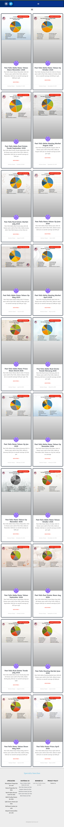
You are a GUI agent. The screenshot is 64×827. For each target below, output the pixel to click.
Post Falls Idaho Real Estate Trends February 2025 (48, 370)
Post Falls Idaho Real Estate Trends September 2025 (16, 147)
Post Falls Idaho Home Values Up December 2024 (48, 445)
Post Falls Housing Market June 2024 (47, 672)
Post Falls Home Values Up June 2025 (48, 222)
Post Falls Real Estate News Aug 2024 (48, 596)
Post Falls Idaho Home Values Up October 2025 (48, 69)
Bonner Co (39, 781)
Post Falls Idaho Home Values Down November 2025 (16, 69)
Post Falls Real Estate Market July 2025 (16, 223)
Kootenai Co (25, 781)
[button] (6, 4)
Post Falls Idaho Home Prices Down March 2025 (16, 370)
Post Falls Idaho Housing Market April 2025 (48, 296)
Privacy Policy (53, 781)
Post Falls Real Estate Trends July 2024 (16, 671)
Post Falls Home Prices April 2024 (47, 747)
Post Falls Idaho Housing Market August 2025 (48, 144)
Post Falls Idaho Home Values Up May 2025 (16, 296)
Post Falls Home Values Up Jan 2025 (16, 445)
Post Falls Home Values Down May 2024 (16, 747)
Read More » (16, 82)
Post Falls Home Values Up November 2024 (16, 520)
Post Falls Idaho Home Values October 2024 (48, 521)
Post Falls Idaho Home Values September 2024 (16, 596)
